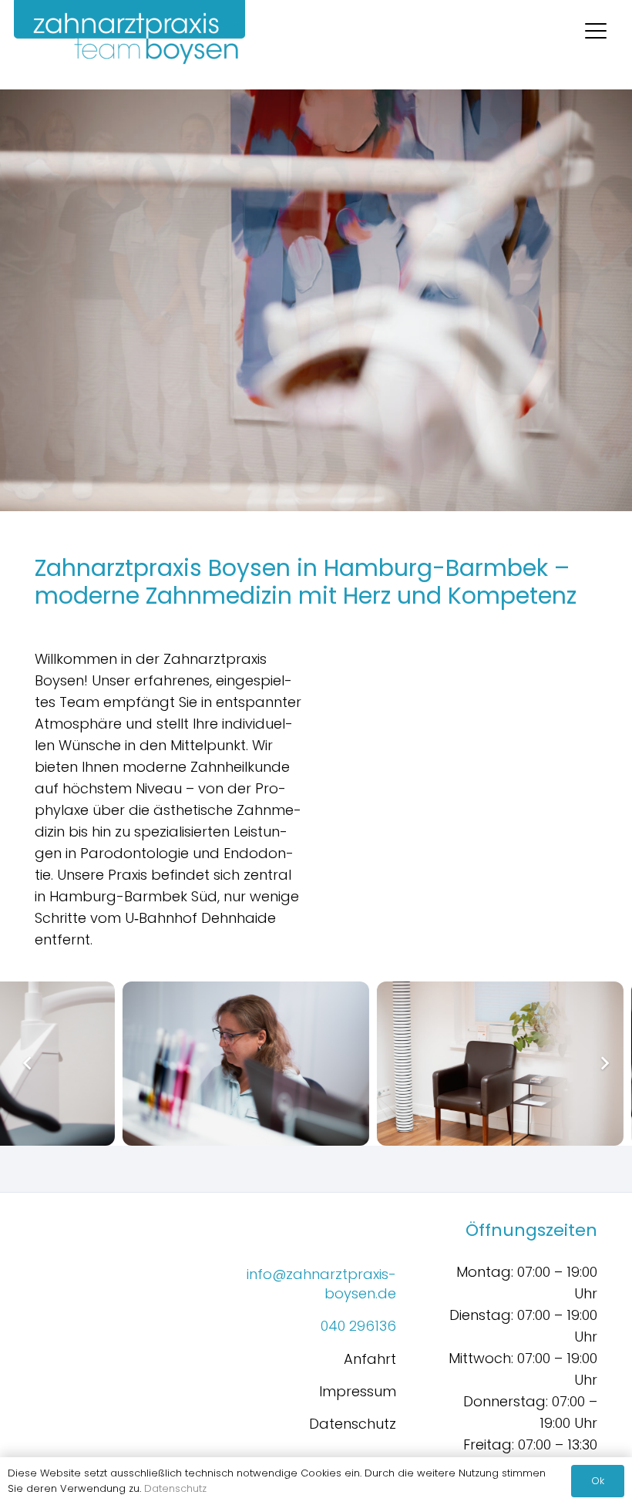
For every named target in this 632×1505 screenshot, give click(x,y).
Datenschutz (352, 1423)
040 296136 (358, 1325)
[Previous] (27, 1063)
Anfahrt (370, 1359)
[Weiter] (604, 1063)
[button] (596, 31)
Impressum (357, 1391)
